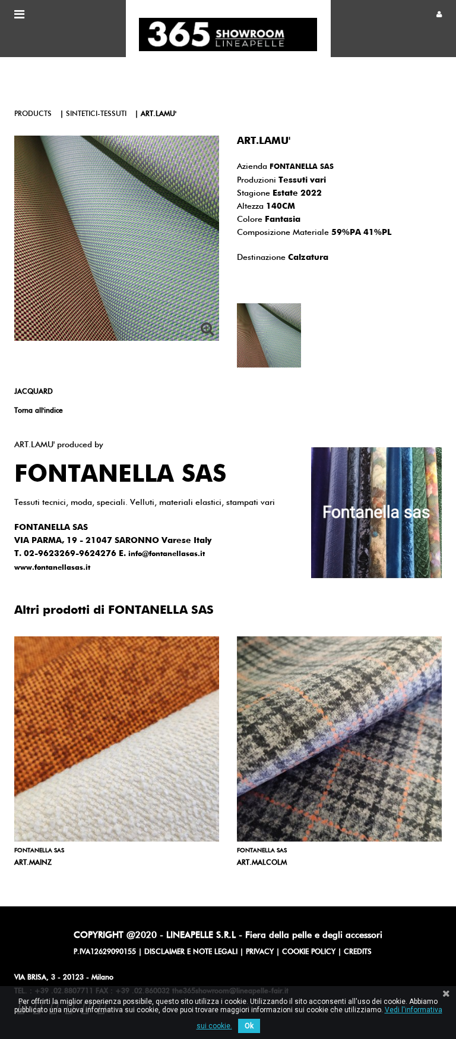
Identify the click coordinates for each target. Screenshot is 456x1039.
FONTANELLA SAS (302, 167)
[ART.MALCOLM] (339, 739)
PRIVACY (260, 952)
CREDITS (358, 952)
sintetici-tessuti (96, 114)
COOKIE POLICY (308, 952)
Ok (249, 1026)
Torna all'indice (38, 411)
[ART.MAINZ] (116, 739)
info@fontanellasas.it (166, 554)
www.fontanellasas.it (52, 568)
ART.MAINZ (33, 863)
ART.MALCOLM (262, 863)
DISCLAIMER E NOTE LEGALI (191, 952)
